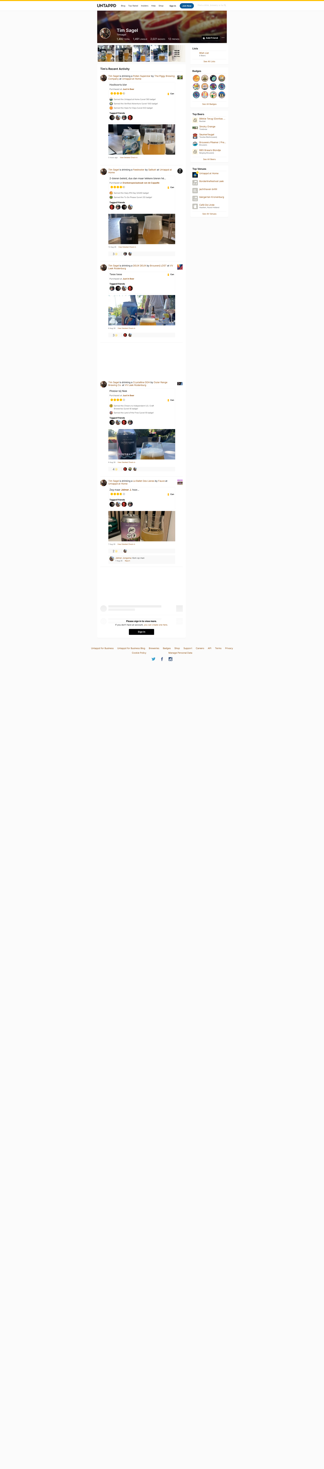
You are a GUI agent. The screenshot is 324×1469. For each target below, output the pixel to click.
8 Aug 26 (111, 328)
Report (127, 561)
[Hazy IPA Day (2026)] (196, 78)
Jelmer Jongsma (123, 558)
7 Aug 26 (111, 544)
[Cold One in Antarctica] (222, 95)
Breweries (154, 648)
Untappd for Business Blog (131, 648)
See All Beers (209, 159)
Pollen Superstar (141, 76)
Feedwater (138, 169)
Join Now (186, 6)
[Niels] (130, 469)
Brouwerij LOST (158, 265)
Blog (123, 5)
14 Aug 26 (112, 247)
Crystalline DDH (141, 382)
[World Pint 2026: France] (196, 95)
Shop (161, 5)
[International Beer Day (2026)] (213, 78)
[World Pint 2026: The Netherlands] (222, 87)
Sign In (172, 6)
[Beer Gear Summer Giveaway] (205, 87)
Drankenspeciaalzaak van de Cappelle (141, 183)
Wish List (204, 53)
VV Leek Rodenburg (135, 385)
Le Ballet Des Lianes (143, 481)
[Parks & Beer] (222, 78)
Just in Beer (128, 89)
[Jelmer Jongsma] (130, 254)
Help (153, 5)
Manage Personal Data (180, 652)
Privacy (229, 648)
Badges (167, 648)
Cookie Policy (139, 652)
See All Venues (209, 214)
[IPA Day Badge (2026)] (205, 78)
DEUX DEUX (139, 265)
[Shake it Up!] (205, 95)
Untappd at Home (131, 78)
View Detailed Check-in (128, 157)
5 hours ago (113, 157)
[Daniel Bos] (125, 254)
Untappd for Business (102, 648)
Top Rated (133, 5)
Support (188, 648)
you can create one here (155, 624)
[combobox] (212, 5)
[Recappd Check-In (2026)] (196, 87)
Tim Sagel (113, 76)
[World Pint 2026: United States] (213, 87)
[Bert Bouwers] (125, 335)
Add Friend (212, 38)
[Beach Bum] (213, 95)
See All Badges (209, 104)
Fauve (161, 481)
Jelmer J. (126, 489)
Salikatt (152, 169)
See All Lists (209, 61)
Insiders (144, 5)
